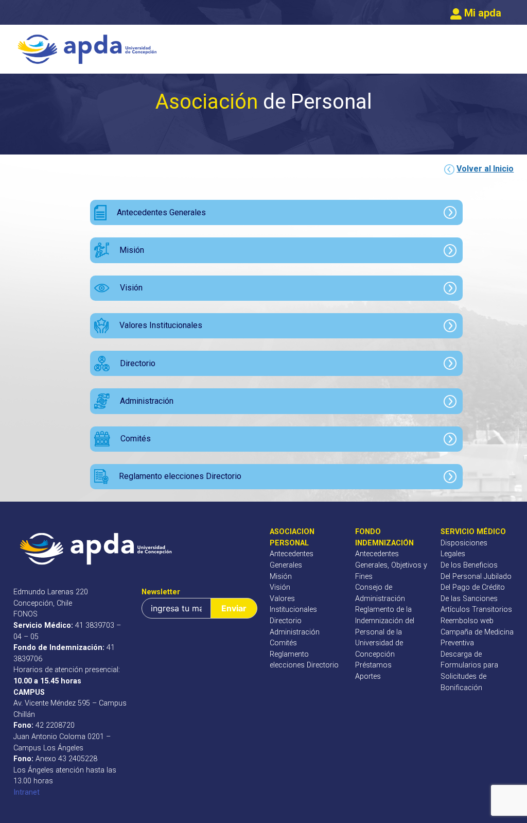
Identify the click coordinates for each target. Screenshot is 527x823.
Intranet (26, 792)
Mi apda (481, 13)
